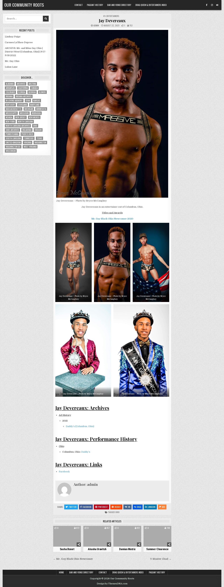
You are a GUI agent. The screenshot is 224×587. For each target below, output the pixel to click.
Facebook (64, 471)
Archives (21, 83)
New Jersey (20, 117)
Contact (79, 5)
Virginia (27, 142)
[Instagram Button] (212, 5)
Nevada (9, 117)
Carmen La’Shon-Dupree (19, 42)
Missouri (24, 113)
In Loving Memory (14, 100)
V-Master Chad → (160, 559)
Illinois (42, 92)
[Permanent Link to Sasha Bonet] (67, 536)
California (23, 88)
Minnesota (41, 109)
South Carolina (13, 138)
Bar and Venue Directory (119, 5)
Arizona (32, 83)
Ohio (117, 512)
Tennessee (29, 138)
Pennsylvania (12, 134)
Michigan (28, 109)
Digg (139, 506)
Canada (34, 88)
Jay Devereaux (112, 20)
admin (96, 25)
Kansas (36, 100)
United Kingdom (13, 142)
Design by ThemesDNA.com (112, 583)
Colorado (10, 92)
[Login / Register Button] (217, 5)
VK (129, 506)
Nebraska (36, 113)
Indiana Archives (24, 96)
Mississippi (11, 113)
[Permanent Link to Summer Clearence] (157, 536)
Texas (39, 138)
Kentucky (10, 104)
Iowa (28, 100)
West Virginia (30, 146)
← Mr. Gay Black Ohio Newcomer (73, 559)
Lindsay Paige (12, 36)
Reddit (118, 506)
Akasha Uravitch (97, 549)
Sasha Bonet (67, 549)
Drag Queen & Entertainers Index (151, 5)
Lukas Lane (11, 67)
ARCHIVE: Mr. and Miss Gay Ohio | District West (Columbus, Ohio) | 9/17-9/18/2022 (25, 52)
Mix (163, 506)
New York (10, 121)
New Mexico (34, 117)
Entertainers (112, 16)
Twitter (72, 506)
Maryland (35, 104)
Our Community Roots (24, 5)
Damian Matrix (127, 549)
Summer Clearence (157, 549)
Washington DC (13, 146)
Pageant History (95, 5)
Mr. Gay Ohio (12, 61)
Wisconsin (11, 151)
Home (61, 572)
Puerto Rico (27, 134)
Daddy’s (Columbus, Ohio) (80, 426)
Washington (40, 142)
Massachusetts (13, 109)
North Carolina (25, 121)
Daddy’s (85, 452)
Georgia (32, 92)
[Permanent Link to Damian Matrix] (127, 536)
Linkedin (151, 506)
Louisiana (22, 104)
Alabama (10, 83)
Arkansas (10, 88)
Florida (21, 92)
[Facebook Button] (206, 5)
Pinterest (103, 506)
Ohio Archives (12, 130)
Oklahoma (26, 130)
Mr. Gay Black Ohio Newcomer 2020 (112, 218)
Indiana (9, 96)
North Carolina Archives (18, 125)
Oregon (38, 130)
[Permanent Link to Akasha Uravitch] (97, 536)
